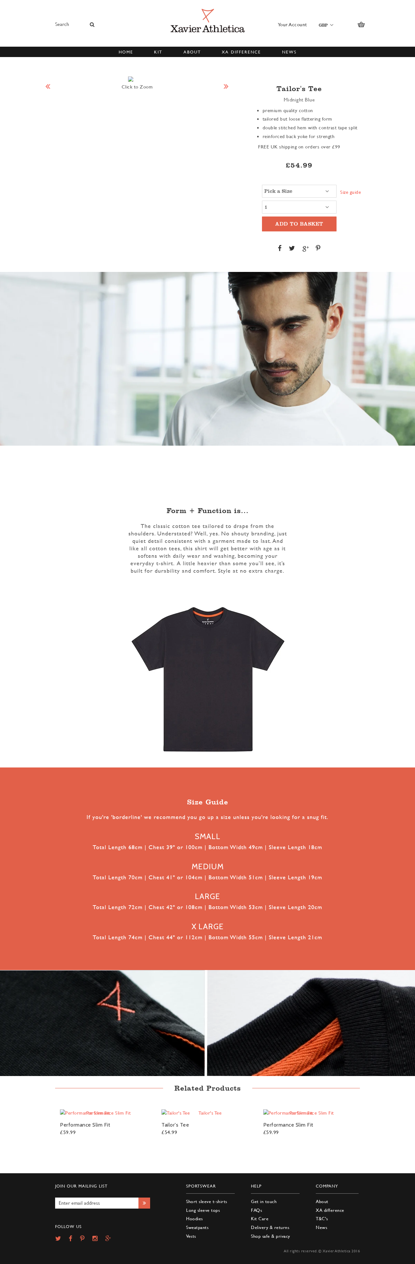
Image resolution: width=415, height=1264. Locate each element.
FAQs (256, 1210)
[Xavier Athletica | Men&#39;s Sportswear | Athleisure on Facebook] (74, 1238)
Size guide (350, 192)
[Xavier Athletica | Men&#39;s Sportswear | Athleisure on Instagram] (98, 1238)
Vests (191, 1236)
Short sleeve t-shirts (206, 1201)
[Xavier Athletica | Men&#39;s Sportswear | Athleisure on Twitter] (61, 1238)
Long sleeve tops (203, 1210)
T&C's (322, 1218)
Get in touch (264, 1201)
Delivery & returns (270, 1227)
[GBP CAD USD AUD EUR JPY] (325, 25)
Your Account (292, 24)
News (321, 1227)
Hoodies (194, 1218)
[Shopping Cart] (361, 24)
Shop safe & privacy (270, 1236)
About (322, 1201)
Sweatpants (197, 1227)
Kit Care (259, 1218)
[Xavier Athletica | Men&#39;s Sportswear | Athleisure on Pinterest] (85, 1238)
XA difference (330, 1210)
